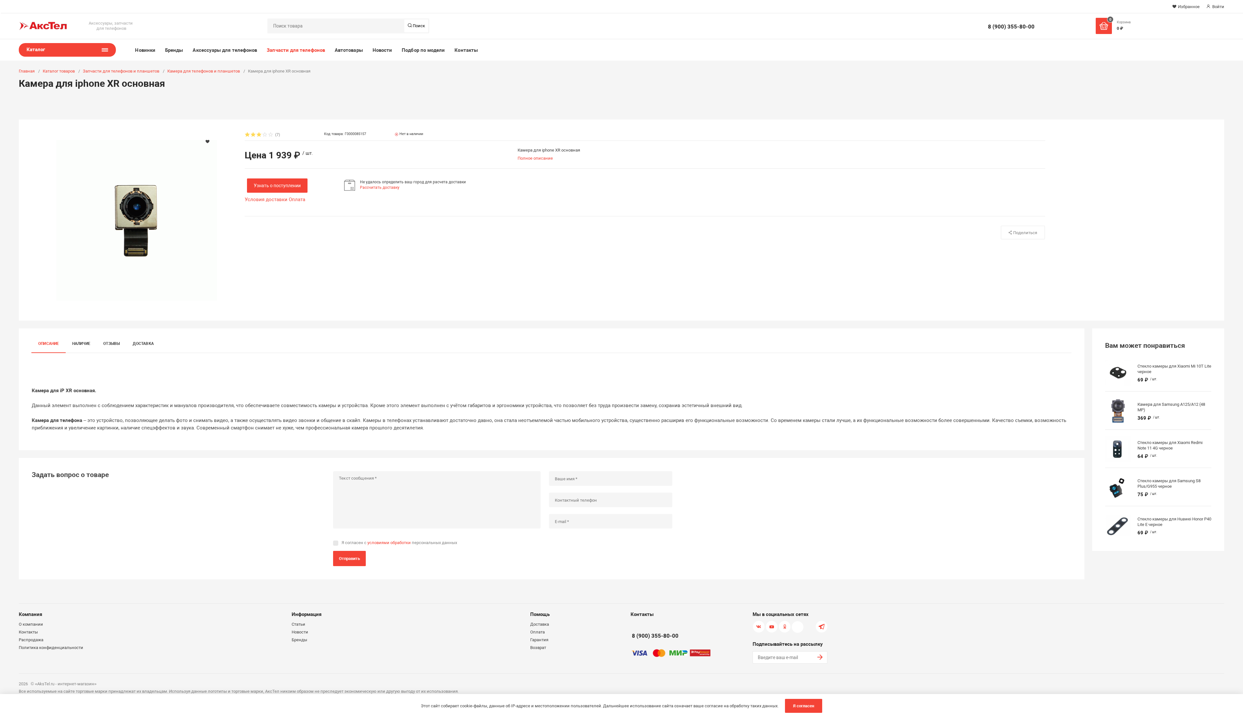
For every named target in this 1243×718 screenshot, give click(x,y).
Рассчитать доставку (379, 187)
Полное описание (535, 158)
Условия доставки (266, 199)
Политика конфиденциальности (51, 647)
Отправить (349, 558)
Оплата (297, 199)
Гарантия (539, 639)
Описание (48, 343)
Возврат (538, 647)
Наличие (81, 343)
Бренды (174, 50)
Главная (27, 71)
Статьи (298, 624)
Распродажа (31, 639)
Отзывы (111, 343)
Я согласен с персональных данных (399, 542)
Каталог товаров (59, 71)
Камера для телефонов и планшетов (203, 71)
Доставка (143, 343)
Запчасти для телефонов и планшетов (121, 71)
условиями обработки (389, 542)
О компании (31, 624)
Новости (382, 50)
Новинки (145, 50)
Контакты (466, 50)
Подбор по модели (423, 50)
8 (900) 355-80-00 (1011, 26)
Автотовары (349, 50)
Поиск (418, 25)
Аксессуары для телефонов (225, 50)
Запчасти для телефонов (296, 50)
